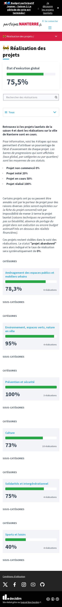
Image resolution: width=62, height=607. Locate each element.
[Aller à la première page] (23, 24)
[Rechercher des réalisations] (56, 97)
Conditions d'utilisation (14, 576)
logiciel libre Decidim (31, 602)
